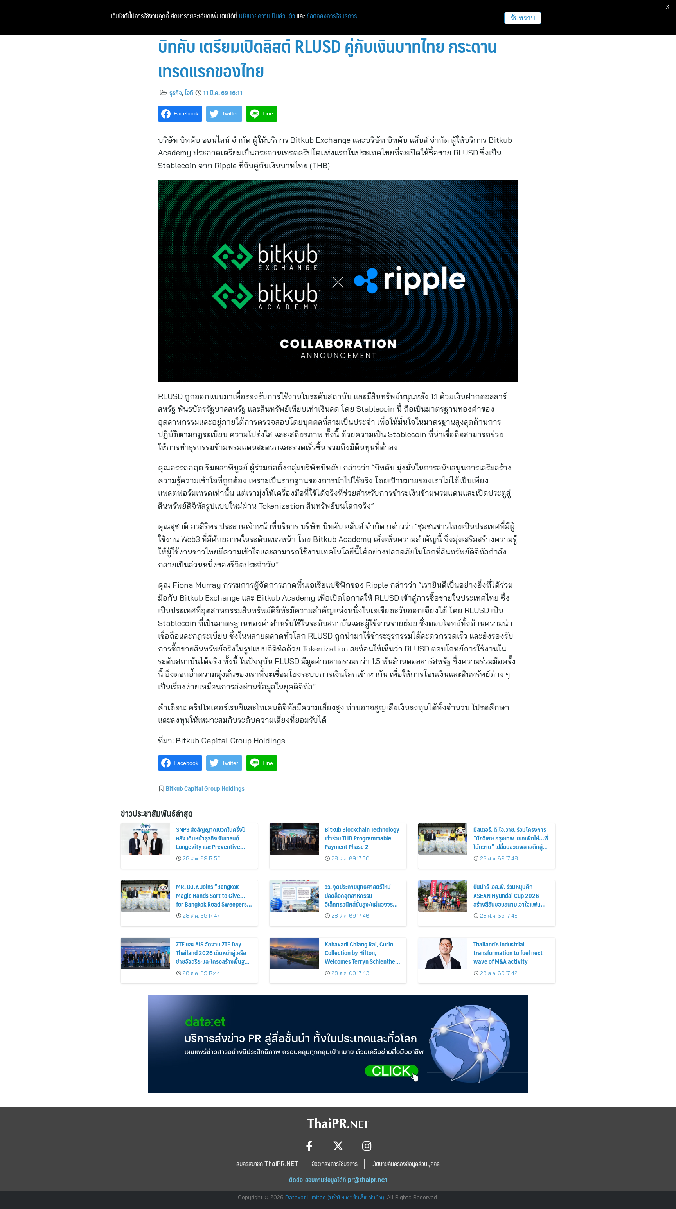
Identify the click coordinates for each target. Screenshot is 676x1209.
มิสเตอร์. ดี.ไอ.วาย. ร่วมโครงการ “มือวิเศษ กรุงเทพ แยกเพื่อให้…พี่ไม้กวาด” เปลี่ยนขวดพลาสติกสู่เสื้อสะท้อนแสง (510, 842)
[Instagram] (367, 1146)
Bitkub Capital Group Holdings (205, 788)
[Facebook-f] (309, 1146)
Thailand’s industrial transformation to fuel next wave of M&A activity (508, 953)
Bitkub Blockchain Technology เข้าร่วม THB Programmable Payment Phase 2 (362, 838)
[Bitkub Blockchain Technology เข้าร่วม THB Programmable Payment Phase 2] (294, 839)
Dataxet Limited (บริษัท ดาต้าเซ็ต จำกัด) (334, 1197)
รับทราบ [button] (523, 18)
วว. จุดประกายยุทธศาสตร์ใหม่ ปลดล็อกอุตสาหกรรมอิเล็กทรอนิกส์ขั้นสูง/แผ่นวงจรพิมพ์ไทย (359, 899)
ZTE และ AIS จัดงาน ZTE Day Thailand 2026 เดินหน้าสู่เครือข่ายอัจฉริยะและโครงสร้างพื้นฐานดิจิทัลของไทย (213, 957)
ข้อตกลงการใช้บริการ (332, 16)
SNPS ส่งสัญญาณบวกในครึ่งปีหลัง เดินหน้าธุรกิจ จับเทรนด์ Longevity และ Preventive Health (210, 842)
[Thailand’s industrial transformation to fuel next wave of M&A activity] (442, 953)
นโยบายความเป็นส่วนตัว (267, 16)
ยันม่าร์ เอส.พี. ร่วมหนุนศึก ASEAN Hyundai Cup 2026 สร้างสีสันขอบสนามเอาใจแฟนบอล (507, 899)
